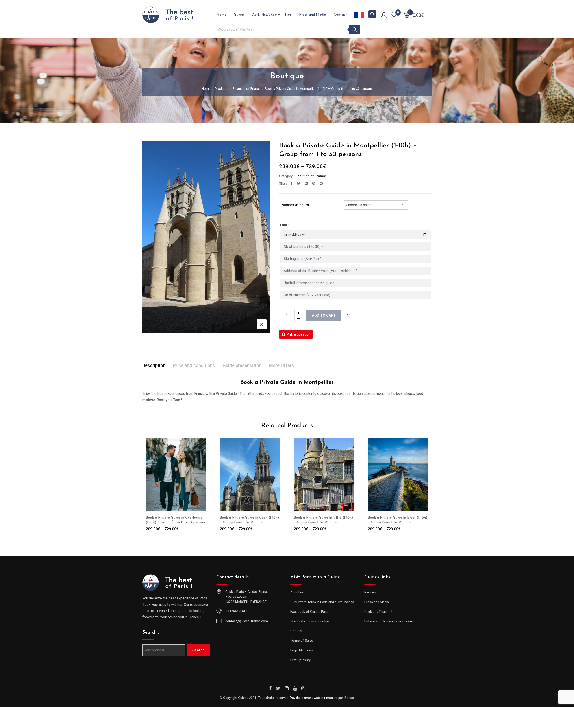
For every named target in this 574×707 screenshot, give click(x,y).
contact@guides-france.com (246, 621)
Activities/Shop (264, 15)
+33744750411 (236, 611)
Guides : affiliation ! (378, 612)
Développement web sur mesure (313, 698)
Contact (340, 15)
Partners (370, 592)
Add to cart (324, 315)
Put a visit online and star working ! (389, 621)
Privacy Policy (300, 660)
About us (297, 592)
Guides (239, 15)
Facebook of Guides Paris (309, 612)
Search (198, 650)
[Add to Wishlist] (349, 315)
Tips (288, 15)
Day (285, 225)
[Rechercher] (354, 29)
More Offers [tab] (281, 365)
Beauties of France (310, 176)
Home (221, 15)
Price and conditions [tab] (194, 365)
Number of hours (295, 205)
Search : (150, 632)
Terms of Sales (301, 641)
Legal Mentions (301, 650)
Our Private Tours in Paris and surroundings (322, 602)
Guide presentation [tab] (242, 365)
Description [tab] (153, 365)
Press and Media (312, 15)
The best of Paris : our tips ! (310, 621)
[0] (406, 15)
